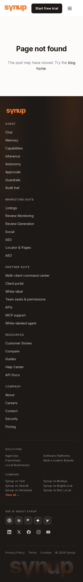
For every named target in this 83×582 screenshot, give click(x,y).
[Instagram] (38, 532)
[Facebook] (29, 532)
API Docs (12, 375)
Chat (8, 132)
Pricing (10, 427)
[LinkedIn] (9, 532)
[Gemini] (38, 520)
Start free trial (46, 8)
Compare (12, 351)
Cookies (46, 552)
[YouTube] (48, 532)
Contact (11, 411)
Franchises (13, 460)
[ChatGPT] (9, 520)
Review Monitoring (19, 216)
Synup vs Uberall (17, 485)
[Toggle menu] (70, 8)
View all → (12, 495)
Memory (11, 140)
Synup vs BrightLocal (57, 485)
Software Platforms (56, 455)
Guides (10, 359)
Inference (12, 156)
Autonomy (13, 164)
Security (11, 419)
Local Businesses (17, 465)
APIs (8, 307)
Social (9, 232)
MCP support (15, 315)
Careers (11, 403)
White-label (14, 291)
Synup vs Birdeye (55, 481)
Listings (11, 208)
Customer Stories (18, 343)
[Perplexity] (19, 520)
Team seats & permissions (25, 299)
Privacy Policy (15, 552)
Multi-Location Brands (58, 460)
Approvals (13, 172)
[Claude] (28, 520)
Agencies (11, 455)
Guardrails (12, 180)
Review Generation (19, 224)
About (9, 395)
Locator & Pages (18, 247)
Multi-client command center (27, 275)
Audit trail (12, 188)
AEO (8, 255)
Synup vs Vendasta (18, 490)
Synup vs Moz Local (57, 490)
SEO (8, 240)
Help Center (14, 367)
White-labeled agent (20, 323)
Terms (32, 552)
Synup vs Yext (15, 481)
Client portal (14, 283)
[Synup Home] (15, 8)
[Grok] (47, 520)
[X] (19, 532)
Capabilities (14, 148)
